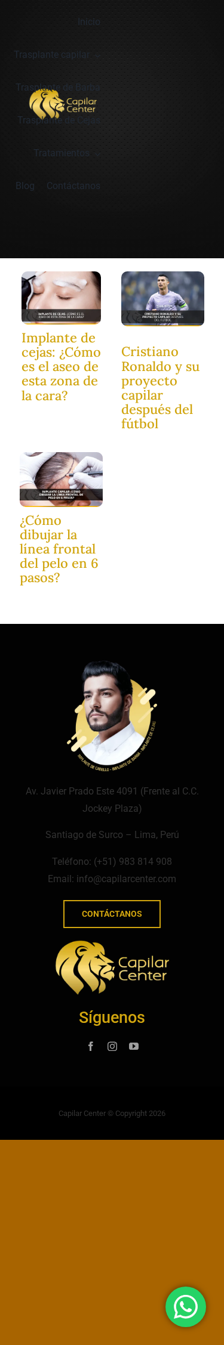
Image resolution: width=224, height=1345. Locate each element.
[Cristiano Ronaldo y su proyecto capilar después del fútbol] (162, 276)
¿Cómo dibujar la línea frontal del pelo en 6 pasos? (59, 549)
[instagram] (112, 1046)
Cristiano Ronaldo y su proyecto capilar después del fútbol (160, 387)
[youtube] (134, 1046)
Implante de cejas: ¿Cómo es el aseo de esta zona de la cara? (61, 366)
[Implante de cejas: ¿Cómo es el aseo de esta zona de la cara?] (62, 276)
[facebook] (91, 1046)
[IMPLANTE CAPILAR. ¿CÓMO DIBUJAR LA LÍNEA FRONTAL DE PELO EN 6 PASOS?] (61, 456)
